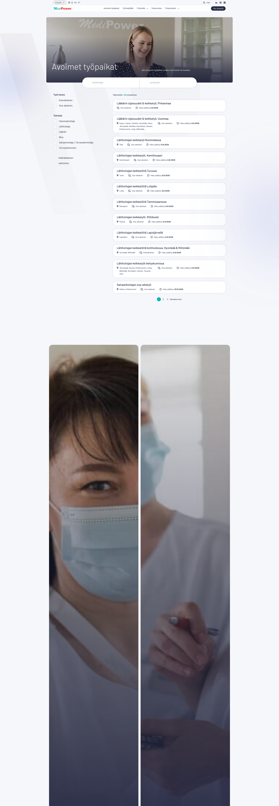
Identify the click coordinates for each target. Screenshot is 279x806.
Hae (208, 2)
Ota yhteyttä (218, 8)
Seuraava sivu (176, 299)
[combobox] (168, 82)
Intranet (58, 2)
